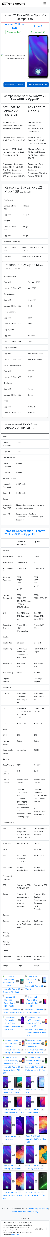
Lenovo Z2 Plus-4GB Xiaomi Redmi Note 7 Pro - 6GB (35, 1032)
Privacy (35, 1211)
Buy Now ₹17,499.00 (14, 84)
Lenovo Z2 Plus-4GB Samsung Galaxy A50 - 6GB (13, 1070)
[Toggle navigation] (45, 3)
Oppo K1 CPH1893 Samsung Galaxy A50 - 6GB (12, 1195)
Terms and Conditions (21, 1211)
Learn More (15, 1235)
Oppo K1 (38, 26)
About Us (33, 1208)
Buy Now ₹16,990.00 (38, 84)
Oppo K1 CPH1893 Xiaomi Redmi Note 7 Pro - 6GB (35, 1139)
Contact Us (43, 1208)
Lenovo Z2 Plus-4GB (14, 26)
